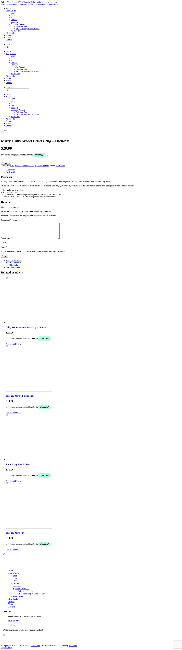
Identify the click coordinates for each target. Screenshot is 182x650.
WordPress (73, 646)
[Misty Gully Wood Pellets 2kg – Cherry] (93, 300)
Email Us (11, 625)
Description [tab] (10, 170)
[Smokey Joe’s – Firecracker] (93, 368)
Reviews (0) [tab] (10, 172)
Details (18, 344)
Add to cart (6, 163)
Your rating (6, 220)
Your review (6, 238)
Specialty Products (42, 166)
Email (4, 247)
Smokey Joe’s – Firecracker (20, 395)
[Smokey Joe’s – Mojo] (93, 505)
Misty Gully (60, 166)
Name (4, 242)
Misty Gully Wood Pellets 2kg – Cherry (26, 327)
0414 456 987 (13, 621)
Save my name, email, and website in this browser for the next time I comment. (34, 252)
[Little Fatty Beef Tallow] (93, 437)
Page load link (6, 648)
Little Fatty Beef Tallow (18, 464)
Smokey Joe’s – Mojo (17, 532)
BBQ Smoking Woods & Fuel (22, 166)
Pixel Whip (35, 646)
